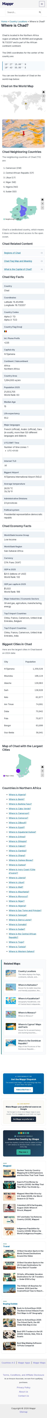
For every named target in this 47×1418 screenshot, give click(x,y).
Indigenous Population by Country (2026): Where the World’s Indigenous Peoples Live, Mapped (29, 1231)
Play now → (23, 1152)
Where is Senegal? (18, 915)
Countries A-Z (8, 1362)
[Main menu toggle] (42, 4)
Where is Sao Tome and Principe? (25, 910)
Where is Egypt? (17, 827)
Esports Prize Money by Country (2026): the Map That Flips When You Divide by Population (30, 1184)
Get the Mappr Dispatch (23, 1079)
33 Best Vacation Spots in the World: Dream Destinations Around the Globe (30, 1253)
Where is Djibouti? (17, 822)
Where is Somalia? (18, 924)
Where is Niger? (17, 901)
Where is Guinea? (17, 865)
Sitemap (23, 1412)
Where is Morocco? (18, 896)
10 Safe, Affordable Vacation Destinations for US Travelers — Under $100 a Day (30, 1276)
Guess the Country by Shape (23, 1139)
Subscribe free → (23, 1090)
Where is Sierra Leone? (20, 919)
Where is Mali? (16, 887)
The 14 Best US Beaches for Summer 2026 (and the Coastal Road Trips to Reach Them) (29, 1288)
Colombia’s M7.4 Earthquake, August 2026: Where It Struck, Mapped (30, 1207)
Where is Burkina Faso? (20, 804)
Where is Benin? (17, 799)
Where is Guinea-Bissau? (21, 860)
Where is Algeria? (17, 794)
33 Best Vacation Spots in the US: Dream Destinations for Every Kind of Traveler (30, 1265)
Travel (6, 1246)
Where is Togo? (16, 942)
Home (4, 21)
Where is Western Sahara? (22, 951)
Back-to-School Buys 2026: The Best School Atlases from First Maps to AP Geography (30, 1310)
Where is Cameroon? (19, 813)
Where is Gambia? (18, 850)
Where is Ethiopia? (18, 841)
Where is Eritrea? (17, 836)
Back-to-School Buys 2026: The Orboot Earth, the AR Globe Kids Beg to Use (29, 1322)
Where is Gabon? (17, 846)
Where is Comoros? (18, 818)
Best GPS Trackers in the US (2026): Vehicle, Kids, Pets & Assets (29, 1334)
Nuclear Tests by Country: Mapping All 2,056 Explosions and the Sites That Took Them (30, 1172)
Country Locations (18, 21)
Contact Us (23, 1396)
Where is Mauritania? (19, 891)
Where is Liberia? (17, 877)
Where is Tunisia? (17, 946)
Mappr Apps (24, 1362)
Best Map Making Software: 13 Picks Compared (29, 1344)
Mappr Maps (39, 1362)
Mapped (7, 1166)
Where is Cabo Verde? (20, 808)
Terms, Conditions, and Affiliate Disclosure (23, 1375)
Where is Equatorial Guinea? (22, 832)
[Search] (40, 12)
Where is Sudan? (17, 929)
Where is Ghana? (17, 855)
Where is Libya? (16, 882)
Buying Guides (10, 1304)
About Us (23, 1391)
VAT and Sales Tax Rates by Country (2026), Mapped (29, 1218)
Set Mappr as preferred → (23, 1119)
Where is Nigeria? (17, 905)
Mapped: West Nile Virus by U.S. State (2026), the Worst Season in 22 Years (29, 1196)
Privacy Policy (23, 1387)
